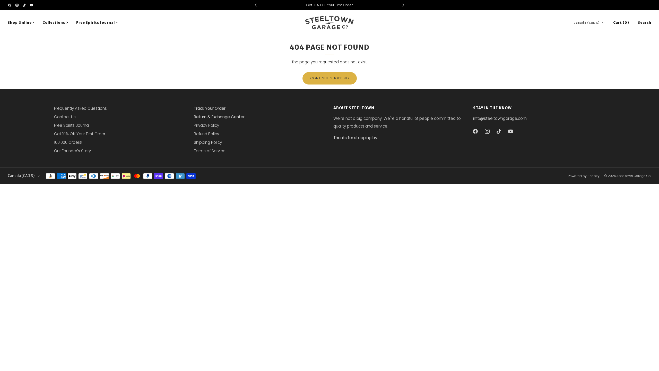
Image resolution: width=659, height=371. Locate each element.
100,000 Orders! (68, 142)
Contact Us (65, 117)
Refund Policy (206, 134)
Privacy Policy (206, 125)
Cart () (621, 22)
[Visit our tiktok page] (24, 5)
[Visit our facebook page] (9, 5)
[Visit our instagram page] (17, 5)
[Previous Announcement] (255, 5)
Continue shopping (329, 78)
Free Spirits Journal (72, 125)
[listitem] (329, 5)
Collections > (55, 22)
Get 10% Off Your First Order (79, 134)
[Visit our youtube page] (31, 5)
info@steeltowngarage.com (500, 118)
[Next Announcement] (403, 5)
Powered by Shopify (584, 176)
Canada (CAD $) (587, 22)
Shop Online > (21, 22)
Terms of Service (210, 151)
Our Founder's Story (72, 151)
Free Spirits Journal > (97, 22)
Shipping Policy (208, 142)
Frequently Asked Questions (80, 108)
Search (644, 22)
